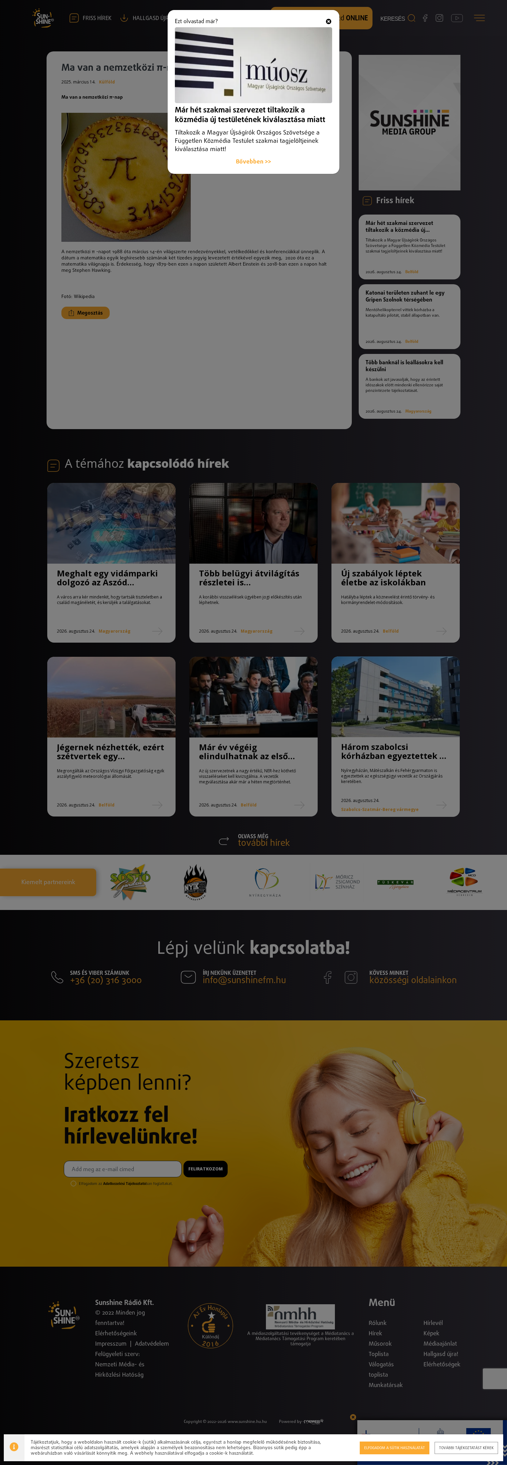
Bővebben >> (253, 162)
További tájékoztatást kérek (466, 1448)
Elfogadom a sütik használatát (394, 1448)
